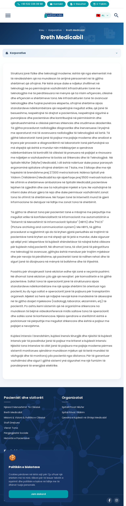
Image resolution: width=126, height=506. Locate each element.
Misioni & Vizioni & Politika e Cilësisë (24, 417)
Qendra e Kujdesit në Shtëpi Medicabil (84, 417)
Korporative (55, 30)
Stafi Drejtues (12, 422)
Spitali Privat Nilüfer (73, 407)
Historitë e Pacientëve (17, 438)
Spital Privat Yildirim (73, 412)
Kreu (41, 30)
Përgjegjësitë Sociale (16, 433)
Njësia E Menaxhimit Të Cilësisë (22, 407)
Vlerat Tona (11, 428)
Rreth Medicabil (13, 412)
